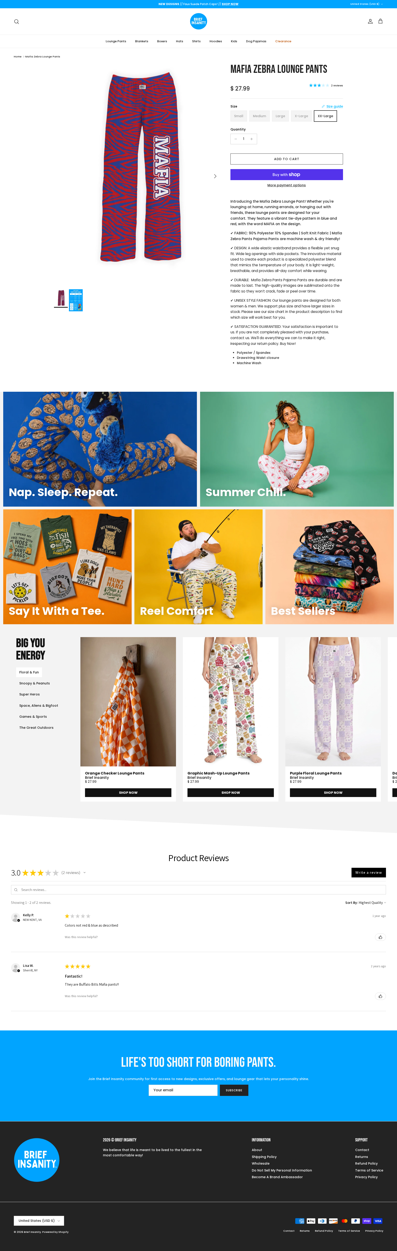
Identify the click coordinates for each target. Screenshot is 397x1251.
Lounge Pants (116, 41)
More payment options (286, 185)
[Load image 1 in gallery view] (137, 174)
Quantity (238, 129)
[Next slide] (375, 719)
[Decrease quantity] (235, 139)
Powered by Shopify (55, 1232)
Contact (362, 1150)
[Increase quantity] (253, 139)
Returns (361, 1157)
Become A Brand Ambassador (277, 1177)
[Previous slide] (101, 719)
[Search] (16, 21)
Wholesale (260, 1163)
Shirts (196, 41)
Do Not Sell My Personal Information (282, 1170)
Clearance (283, 41)
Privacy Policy (366, 1177)
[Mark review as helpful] (380, 937)
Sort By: (351, 902)
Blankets (141, 41)
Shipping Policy (264, 1157)
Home (18, 56)
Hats (179, 41)
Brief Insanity (32, 1232)
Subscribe (234, 1090)
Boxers (162, 41)
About (257, 1150)
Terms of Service (369, 1170)
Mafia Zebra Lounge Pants (42, 56)
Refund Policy (366, 1163)
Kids (234, 41)
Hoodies (216, 41)
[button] (84, 872)
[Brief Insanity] (198, 21)
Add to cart (286, 159)
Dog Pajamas (256, 41)
